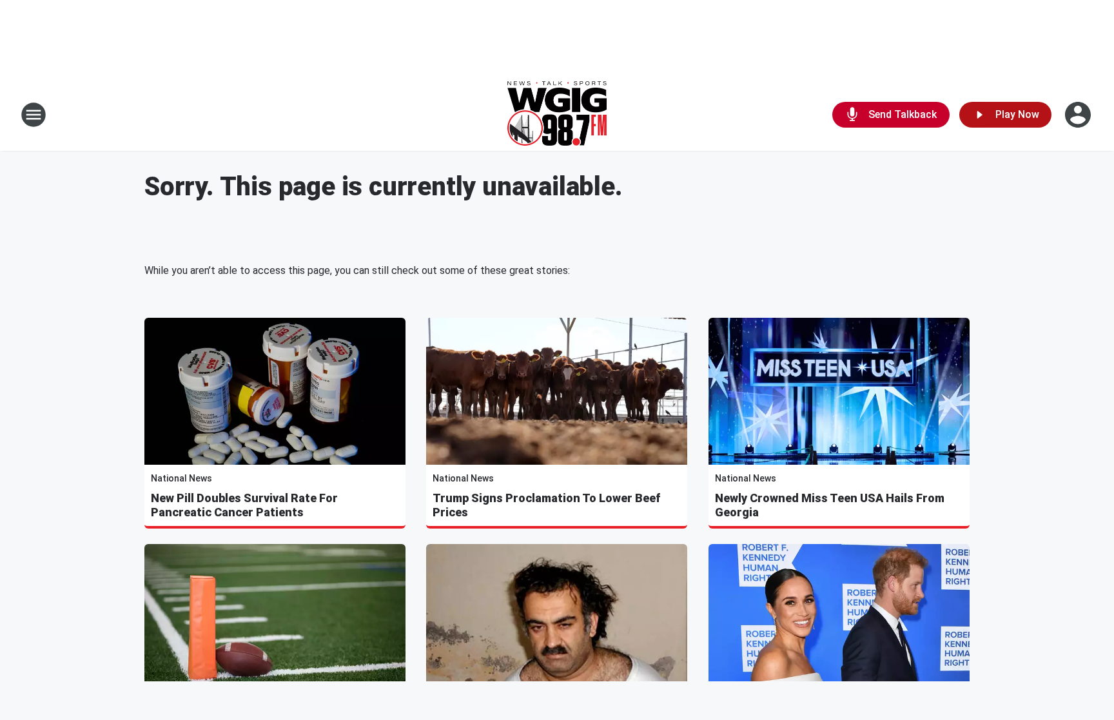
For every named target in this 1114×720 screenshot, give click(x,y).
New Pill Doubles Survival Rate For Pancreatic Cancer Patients (244, 505)
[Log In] (1079, 115)
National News (181, 478)
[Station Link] (557, 114)
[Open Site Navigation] (33, 115)
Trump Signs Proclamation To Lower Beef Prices (546, 505)
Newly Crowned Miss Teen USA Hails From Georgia (829, 505)
